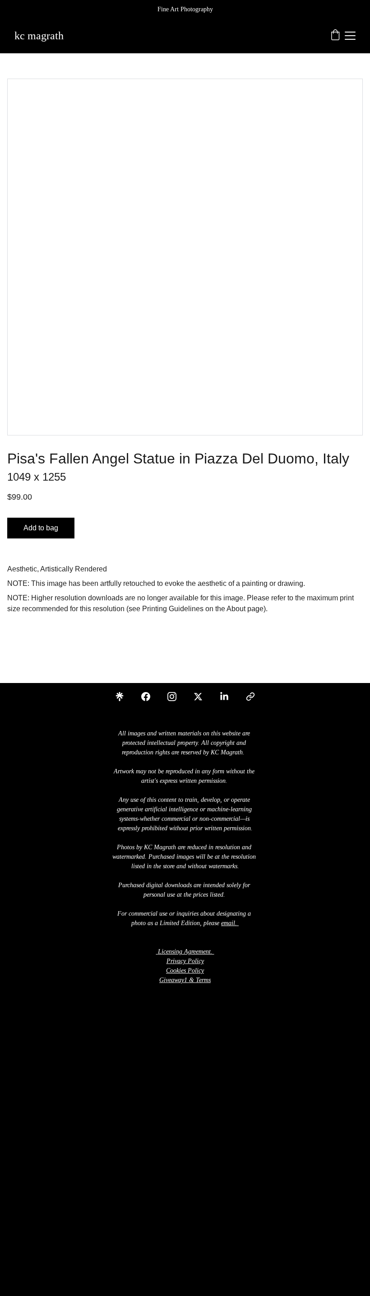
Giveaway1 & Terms (185, 980)
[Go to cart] (335, 35)
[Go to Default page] (250, 696)
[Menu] (350, 36)
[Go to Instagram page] (176, 696)
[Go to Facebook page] (150, 696)
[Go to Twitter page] (203, 696)
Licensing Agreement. (185, 951)
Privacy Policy (185, 961)
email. (229, 923)
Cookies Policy (185, 970)
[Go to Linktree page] (124, 696)
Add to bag (40, 528)
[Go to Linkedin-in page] (229, 696)
